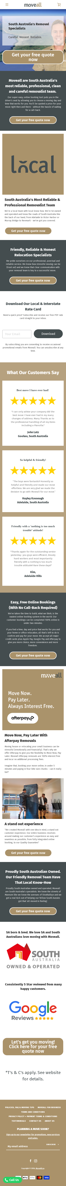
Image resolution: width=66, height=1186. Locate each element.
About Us (49, 1121)
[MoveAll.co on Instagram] (35, 1161)
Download (48, 334)
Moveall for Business (49, 1107)
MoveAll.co (40, 1168)
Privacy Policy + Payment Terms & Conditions (33, 1116)
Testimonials (19, 1121)
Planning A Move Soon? (33, 1129)
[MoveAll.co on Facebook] (30, 1161)
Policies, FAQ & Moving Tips (19, 1107)
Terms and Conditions (33, 1112)
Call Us (14, 1180)
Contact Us (35, 1121)
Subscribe (51, 1145)
